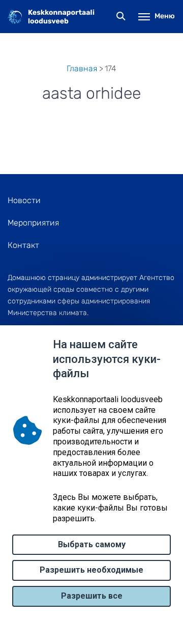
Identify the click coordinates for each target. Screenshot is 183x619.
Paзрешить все (92, 596)
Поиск (121, 16)
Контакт (23, 245)
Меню (165, 16)
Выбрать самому (92, 544)
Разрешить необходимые (91, 570)
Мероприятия (33, 223)
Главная (82, 68)
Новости (24, 200)
